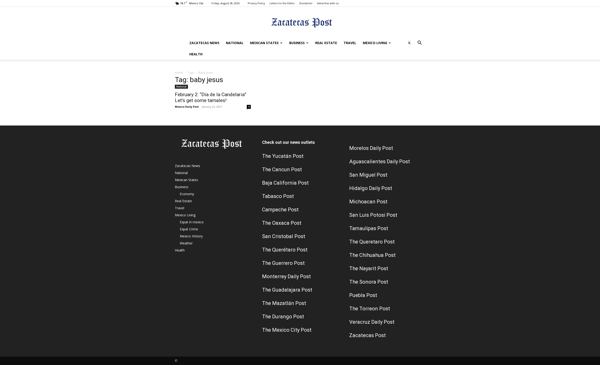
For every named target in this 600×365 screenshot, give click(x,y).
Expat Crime (189, 229)
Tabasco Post (278, 196)
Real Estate (326, 43)
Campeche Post (280, 210)
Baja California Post (285, 183)
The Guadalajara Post (287, 290)
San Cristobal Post (283, 236)
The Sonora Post (368, 282)
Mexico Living (375, 43)
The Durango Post (283, 316)
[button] (419, 43)
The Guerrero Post (283, 263)
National (235, 43)
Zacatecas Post (367, 335)
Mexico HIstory (191, 236)
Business (297, 43)
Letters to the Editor (282, 3)
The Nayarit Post (368, 268)
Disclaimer (306, 3)
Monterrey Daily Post (286, 276)
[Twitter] (409, 43)
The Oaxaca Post (281, 223)
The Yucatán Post (283, 156)
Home (179, 73)
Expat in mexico (192, 222)
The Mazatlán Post (284, 303)
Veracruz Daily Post (371, 322)
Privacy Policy (256, 3)
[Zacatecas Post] (300, 22)
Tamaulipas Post (368, 228)
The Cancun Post (282, 169)
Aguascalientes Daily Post (379, 161)
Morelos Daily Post (371, 148)
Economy (187, 194)
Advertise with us (328, 3)
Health (195, 54)
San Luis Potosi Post (373, 215)
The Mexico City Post (286, 330)
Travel (350, 43)
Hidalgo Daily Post (370, 188)
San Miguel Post (368, 175)
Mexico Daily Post (187, 106)
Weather (186, 243)
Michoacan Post (368, 202)
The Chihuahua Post (372, 255)
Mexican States (264, 43)
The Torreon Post (369, 309)
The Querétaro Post (285, 250)
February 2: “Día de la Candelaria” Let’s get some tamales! (210, 97)
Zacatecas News (204, 43)
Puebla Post (363, 295)
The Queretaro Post (372, 242)
